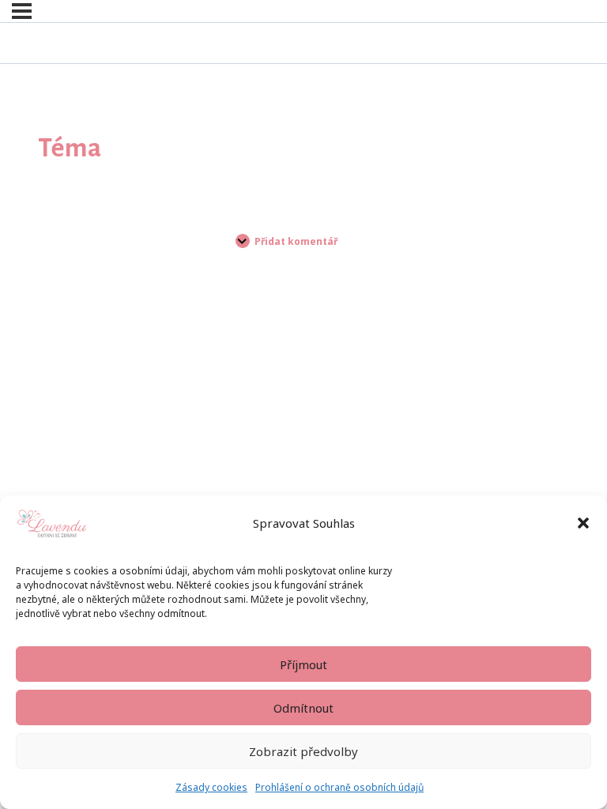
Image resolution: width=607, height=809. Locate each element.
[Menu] (21, 11)
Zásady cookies (211, 787)
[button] (583, 523)
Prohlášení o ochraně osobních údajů (339, 787)
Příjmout (303, 664)
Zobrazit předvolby (303, 751)
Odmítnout (303, 708)
